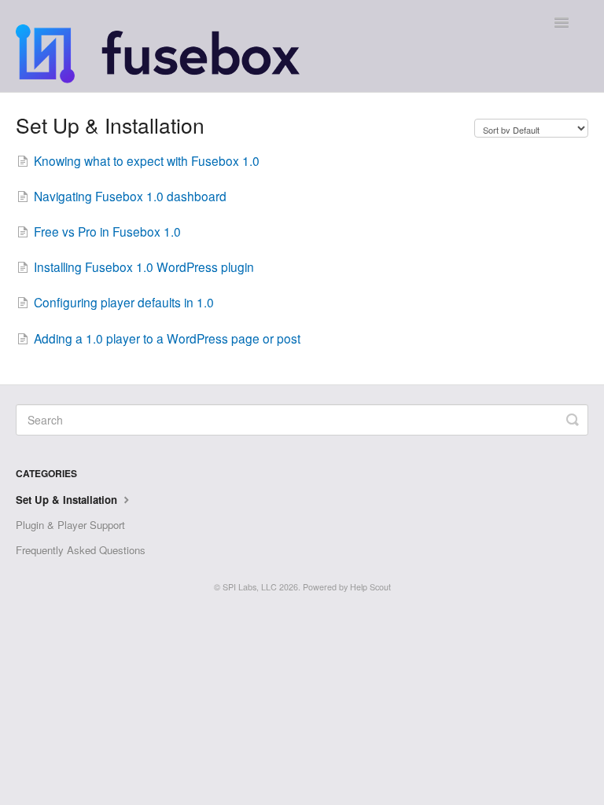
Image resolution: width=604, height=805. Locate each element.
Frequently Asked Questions (80, 549)
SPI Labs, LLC (250, 587)
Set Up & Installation (68, 499)
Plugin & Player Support (70, 524)
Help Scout (370, 587)
